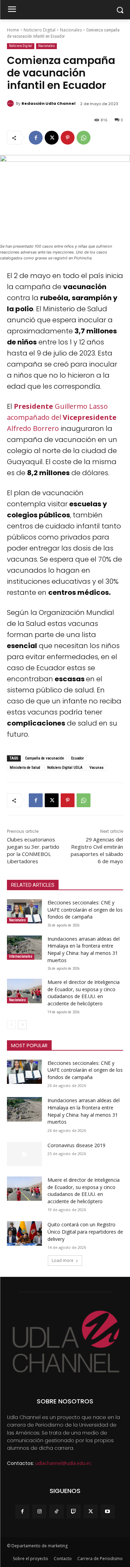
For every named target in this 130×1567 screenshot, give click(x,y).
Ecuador (77, 758)
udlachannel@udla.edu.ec (63, 1463)
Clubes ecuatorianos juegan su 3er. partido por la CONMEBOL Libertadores (33, 850)
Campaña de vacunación (44, 758)
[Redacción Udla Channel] (11, 103)
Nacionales (71, 30)
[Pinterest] (68, 138)
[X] (52, 138)
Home (13, 30)
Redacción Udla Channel (48, 103)
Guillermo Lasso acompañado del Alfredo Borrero (61, 417)
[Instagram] (39, 1511)
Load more (62, 1260)
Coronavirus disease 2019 (76, 1145)
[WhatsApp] (83, 138)
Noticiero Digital (39, 30)
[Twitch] (73, 1511)
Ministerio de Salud (25, 767)
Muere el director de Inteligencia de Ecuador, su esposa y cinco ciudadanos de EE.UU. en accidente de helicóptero (83, 993)
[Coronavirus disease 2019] (24, 1154)
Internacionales (20, 956)
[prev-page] (11, 1024)
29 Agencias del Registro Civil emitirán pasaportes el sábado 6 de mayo (97, 850)
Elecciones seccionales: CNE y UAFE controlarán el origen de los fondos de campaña (85, 909)
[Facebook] (36, 138)
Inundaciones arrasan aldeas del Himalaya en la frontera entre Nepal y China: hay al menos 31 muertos (83, 949)
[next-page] (22, 1024)
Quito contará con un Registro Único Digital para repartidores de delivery (85, 1231)
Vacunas (96, 767)
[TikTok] (56, 1511)
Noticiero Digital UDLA (65, 767)
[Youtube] (107, 1511)
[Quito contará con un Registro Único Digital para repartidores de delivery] (24, 1233)
